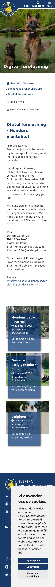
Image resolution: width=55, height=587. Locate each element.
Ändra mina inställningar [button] (33, 575)
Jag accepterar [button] (33, 560)
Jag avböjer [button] (33, 566)
